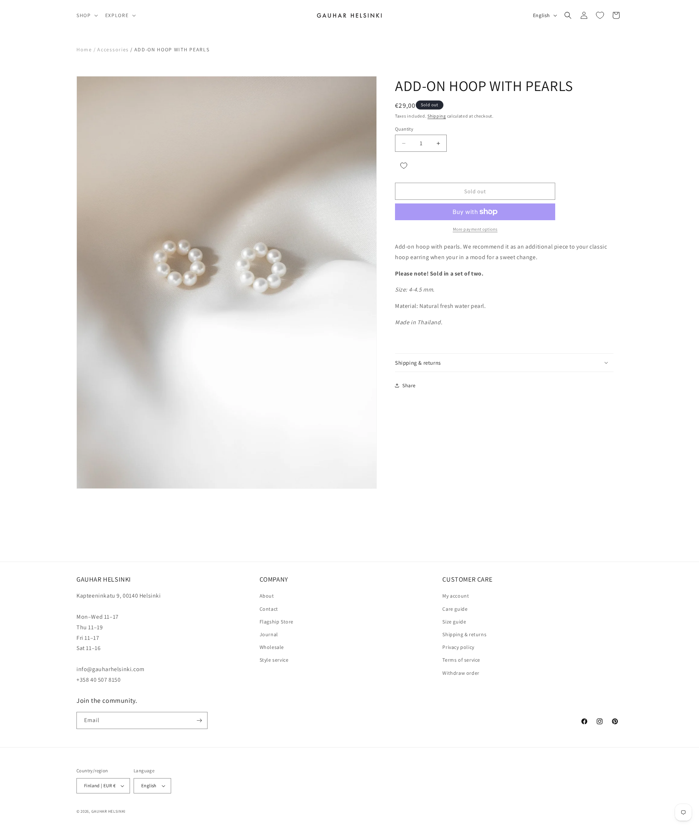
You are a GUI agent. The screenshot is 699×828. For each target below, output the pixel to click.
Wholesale (272, 647)
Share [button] (409, 385)
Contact (269, 609)
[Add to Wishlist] (403, 165)
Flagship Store (276, 621)
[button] (86, 15)
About (267, 596)
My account (455, 596)
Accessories (113, 49)
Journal (269, 634)
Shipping (436, 116)
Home (84, 49)
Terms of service (461, 660)
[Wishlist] (600, 15)
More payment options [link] (475, 229)
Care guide (454, 609)
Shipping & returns (464, 634)
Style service (274, 660)
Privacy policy (458, 647)
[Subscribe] (199, 720)
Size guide (454, 621)
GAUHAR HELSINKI (108, 811)
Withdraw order (460, 673)
